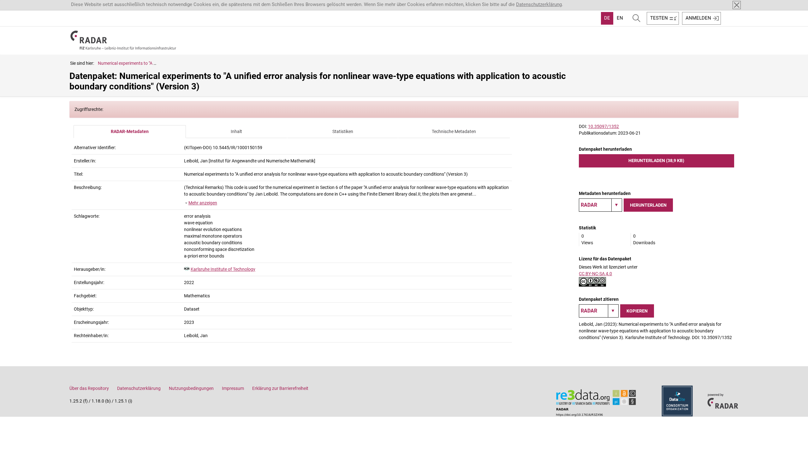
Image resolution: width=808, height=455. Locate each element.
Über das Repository (89, 388)
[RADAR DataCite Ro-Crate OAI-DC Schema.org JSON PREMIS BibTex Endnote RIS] (600, 205)
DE (607, 18)
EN (620, 18)
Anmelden (698, 18)
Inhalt (236, 131)
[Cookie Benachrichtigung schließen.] (737, 5)
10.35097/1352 (603, 126)
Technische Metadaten (454, 131)
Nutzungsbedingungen (191, 388)
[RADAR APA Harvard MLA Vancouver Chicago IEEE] (599, 311)
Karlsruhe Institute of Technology (223, 269)
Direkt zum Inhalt (21, 4)
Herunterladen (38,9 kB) (656, 160)
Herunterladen (648, 205)
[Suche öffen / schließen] (636, 18)
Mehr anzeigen (202, 202)
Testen (659, 18)
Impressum (233, 388)
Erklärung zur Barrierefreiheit (280, 388)
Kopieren (637, 310)
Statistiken (342, 131)
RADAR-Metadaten (130, 131)
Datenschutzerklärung (539, 4)
